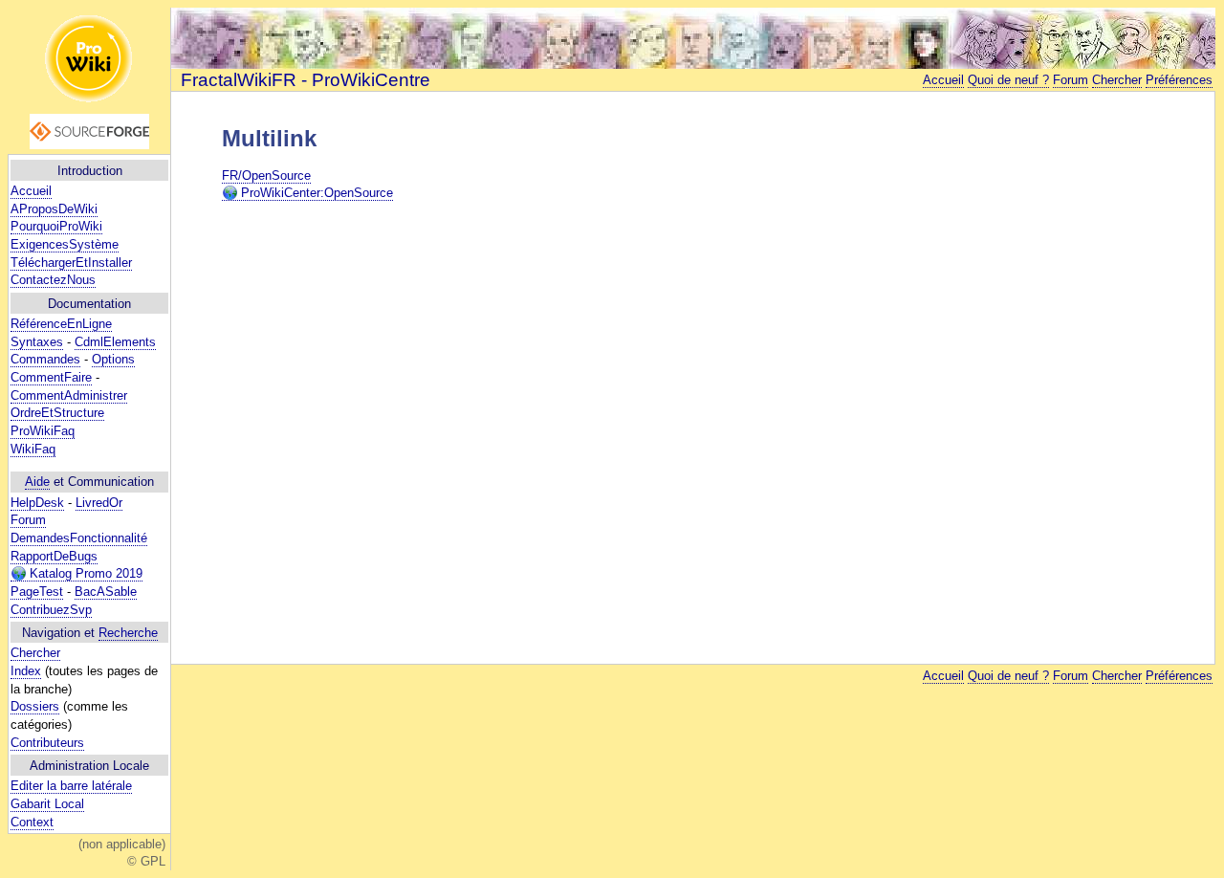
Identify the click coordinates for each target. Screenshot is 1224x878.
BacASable (106, 591)
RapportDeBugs (54, 556)
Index (26, 671)
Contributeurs (47, 742)
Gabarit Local (47, 804)
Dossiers (35, 706)
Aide (37, 481)
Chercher (35, 653)
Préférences (1179, 80)
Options (113, 359)
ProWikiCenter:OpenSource (315, 193)
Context (32, 822)
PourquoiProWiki (56, 226)
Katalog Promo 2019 (84, 573)
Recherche (128, 633)
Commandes (45, 359)
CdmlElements (115, 342)
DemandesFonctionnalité (79, 538)
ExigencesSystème (65, 244)
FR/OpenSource (266, 175)
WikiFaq (33, 449)
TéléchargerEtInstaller (71, 262)
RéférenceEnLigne (61, 324)
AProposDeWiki (54, 209)
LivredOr (99, 502)
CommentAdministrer (69, 395)
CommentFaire (51, 377)
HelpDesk (37, 502)
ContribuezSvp (51, 610)
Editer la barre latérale (71, 786)
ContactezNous (53, 280)
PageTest (37, 591)
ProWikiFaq (43, 431)
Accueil (31, 191)
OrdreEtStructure (57, 413)
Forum (28, 520)
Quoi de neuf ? (1008, 80)
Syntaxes (37, 342)
